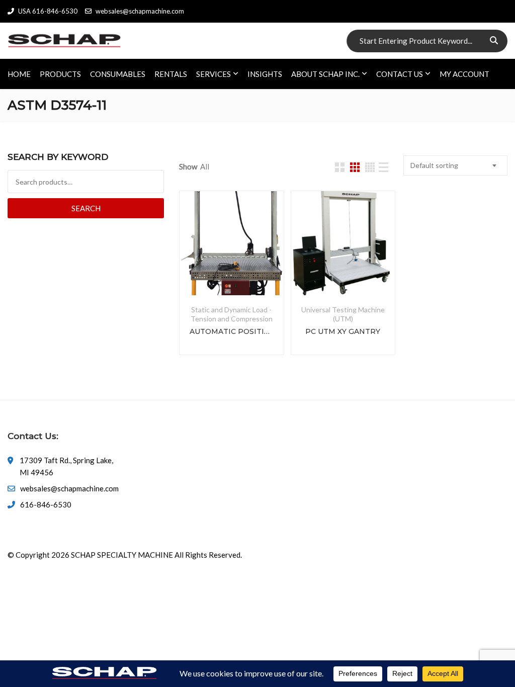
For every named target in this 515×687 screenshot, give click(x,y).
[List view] (383, 167)
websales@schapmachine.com (140, 11)
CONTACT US (399, 73)
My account (464, 73)
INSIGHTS (264, 73)
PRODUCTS (60, 73)
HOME (19, 73)
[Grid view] (340, 167)
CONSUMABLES (117, 73)
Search (86, 208)
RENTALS (170, 73)
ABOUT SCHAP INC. (325, 73)
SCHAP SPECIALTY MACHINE (122, 554)
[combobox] (455, 165)
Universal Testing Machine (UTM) (343, 314)
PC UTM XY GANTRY (342, 331)
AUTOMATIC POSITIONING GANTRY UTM (231, 331)
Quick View (231, 271)
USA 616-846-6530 (47, 11)
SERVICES (213, 73)
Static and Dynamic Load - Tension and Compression (232, 314)
